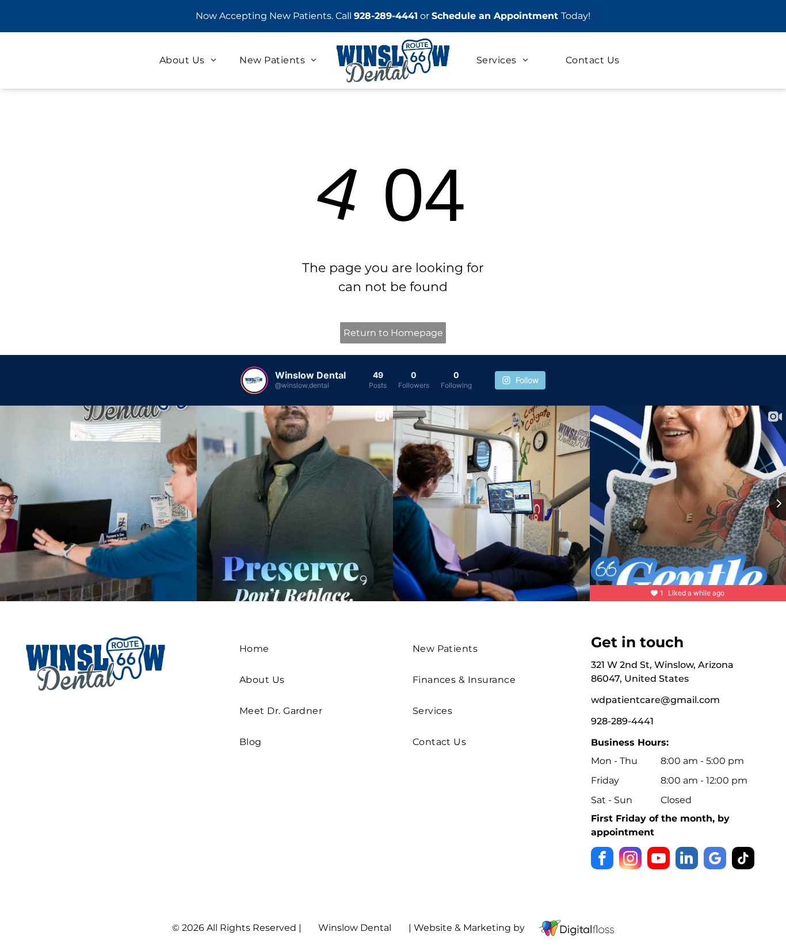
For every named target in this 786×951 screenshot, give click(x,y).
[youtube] (658, 859)
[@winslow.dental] (254, 380)
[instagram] (630, 859)
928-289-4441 (386, 15)
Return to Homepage (393, 332)
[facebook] (602, 859)
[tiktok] (743, 859)
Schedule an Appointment (495, 15)
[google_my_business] (715, 859)
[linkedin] (687, 859)
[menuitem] (188, 60)
